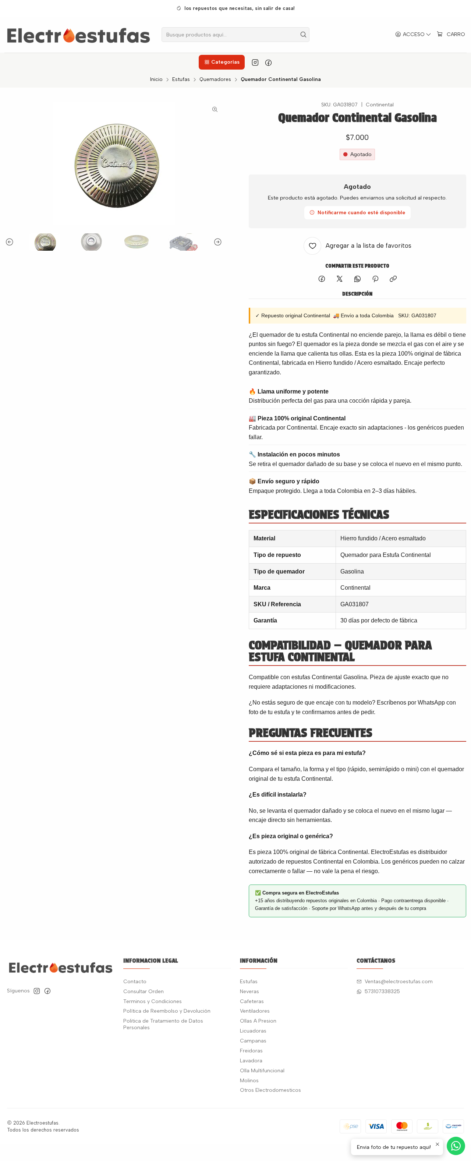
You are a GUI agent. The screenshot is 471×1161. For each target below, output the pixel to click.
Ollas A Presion (258, 1021)
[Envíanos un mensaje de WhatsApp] (456, 1146)
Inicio (156, 79)
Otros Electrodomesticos (270, 1090)
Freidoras (251, 1051)
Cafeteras (252, 1001)
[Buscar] (303, 34)
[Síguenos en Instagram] (255, 62)
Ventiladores (255, 1011)
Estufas (181, 79)
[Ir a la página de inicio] (78, 34)
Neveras (249, 991)
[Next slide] (216, 242)
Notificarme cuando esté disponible (361, 212)
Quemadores (215, 79)
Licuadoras (253, 1031)
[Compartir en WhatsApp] (357, 279)
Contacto (134, 981)
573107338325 (382, 991)
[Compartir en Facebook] (322, 279)
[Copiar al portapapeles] (393, 279)
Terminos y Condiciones (152, 1001)
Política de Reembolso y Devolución (166, 1011)
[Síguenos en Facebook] (268, 62)
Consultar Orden (143, 991)
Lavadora (251, 1061)
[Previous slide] (10, 242)
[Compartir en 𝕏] (339, 279)
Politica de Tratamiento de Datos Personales (163, 1024)
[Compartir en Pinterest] (375, 279)
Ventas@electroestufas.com (399, 981)
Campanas (253, 1041)
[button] (221, 62)
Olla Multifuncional (262, 1071)
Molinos (249, 1080)
